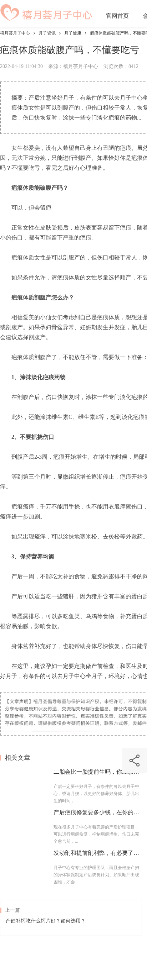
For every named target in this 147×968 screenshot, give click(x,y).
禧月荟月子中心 (15, 33)
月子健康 (72, 33)
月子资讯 (47, 33)
